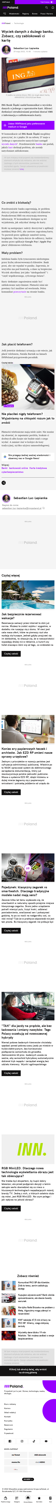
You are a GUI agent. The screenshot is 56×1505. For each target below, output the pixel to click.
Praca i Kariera (47, 13)
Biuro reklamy (10, 1404)
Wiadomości (14, 13)
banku (39, 144)
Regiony (25, 13)
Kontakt (7, 1417)
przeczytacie (19, 292)
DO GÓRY (27, 1479)
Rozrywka (8, 1421)
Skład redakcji (10, 1412)
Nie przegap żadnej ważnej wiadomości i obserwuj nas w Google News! (29, 457)
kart (10, 147)
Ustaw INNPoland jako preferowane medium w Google (26, 125)
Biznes (34, 13)
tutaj (21, 169)
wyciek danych (9, 144)
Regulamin (8, 1429)
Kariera (7, 1408)
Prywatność (9, 1433)
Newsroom (8, 1425)
